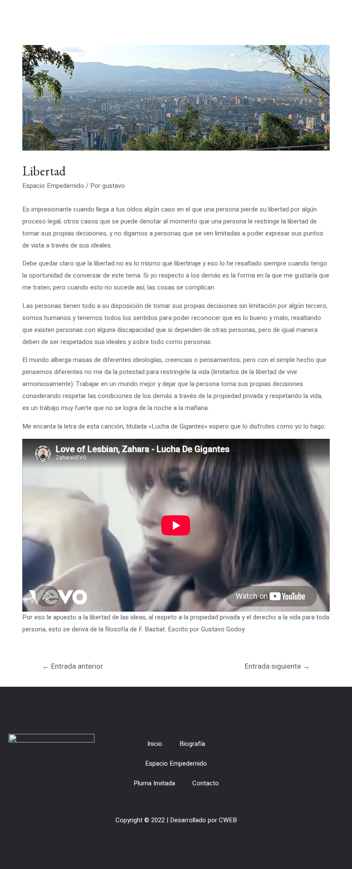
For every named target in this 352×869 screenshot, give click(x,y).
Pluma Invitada (154, 783)
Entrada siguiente (277, 666)
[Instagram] (334, 763)
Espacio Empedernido (53, 185)
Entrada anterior (72, 666)
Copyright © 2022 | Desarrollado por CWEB (176, 820)
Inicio (154, 743)
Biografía (192, 743)
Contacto (205, 783)
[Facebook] (319, 763)
